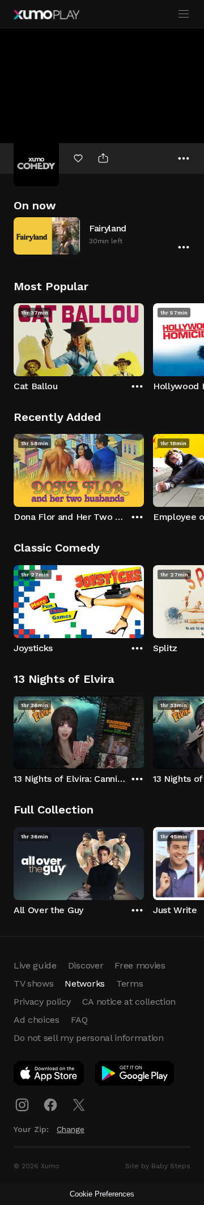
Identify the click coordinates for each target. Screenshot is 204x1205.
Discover (85, 965)
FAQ (79, 1019)
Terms (129, 983)
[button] (102, 235)
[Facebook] (50, 1104)
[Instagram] (22, 1104)
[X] (78, 1104)
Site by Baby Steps (157, 1166)
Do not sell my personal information (89, 1037)
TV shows (33, 983)
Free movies (139, 965)
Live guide (35, 965)
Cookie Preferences (102, 1194)
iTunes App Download (49, 1075)
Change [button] (70, 1129)
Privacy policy (42, 1001)
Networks (84, 983)
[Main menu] (183, 14)
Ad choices (37, 1019)
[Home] (46, 14)
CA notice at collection (129, 1001)
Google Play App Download (135, 1075)
